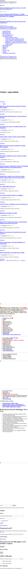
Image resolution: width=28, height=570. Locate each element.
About (4, 49)
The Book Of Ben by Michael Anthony (14, 38)
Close (2, 553)
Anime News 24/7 (6, 344)
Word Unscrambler (7, 398)
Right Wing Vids (6, 32)
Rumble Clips (15, 307)
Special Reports (6, 31)
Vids (4, 320)
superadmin (2, 101)
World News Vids (7, 33)
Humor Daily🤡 (3, 312)
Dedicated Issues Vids (7, 348)
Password (2, 518)
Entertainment (6, 325)
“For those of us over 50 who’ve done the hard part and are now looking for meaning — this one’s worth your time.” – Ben (15, 396)
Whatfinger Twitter (7, 357)
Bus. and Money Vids (8, 35)
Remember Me (4, 520)
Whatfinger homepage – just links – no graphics (13, 340)
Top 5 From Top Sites (7, 390)
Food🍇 (21, 312)
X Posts (4, 319)
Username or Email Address (6, 515)
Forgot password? (3, 525)
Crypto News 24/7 (7, 342)
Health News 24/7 (6, 343)
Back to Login (3, 539)
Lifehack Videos (6, 332)
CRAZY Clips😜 (4, 308)
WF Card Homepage (7, 349)
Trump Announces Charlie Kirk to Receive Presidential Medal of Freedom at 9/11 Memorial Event (14, 166)
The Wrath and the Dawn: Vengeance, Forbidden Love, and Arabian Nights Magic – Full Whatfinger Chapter (15, 419)
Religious (5, 48)
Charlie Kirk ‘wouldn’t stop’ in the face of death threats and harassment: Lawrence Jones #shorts (12, 177)
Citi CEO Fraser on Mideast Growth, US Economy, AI (14, 204)
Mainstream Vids (7, 45)
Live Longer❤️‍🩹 (10, 312)
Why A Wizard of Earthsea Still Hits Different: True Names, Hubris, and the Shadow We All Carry (15, 426)
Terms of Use (6, 50)
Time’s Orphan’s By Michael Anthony (14, 40)
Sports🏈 (12, 310)
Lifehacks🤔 (16, 311)
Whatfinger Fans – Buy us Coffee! (10, 394)
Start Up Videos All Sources (9, 347)
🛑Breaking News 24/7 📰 (6, 307)
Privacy (4, 51)
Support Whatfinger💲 (9, 313)
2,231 (15, 260)
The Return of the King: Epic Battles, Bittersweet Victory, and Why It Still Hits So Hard (14, 414)
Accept (1, 551)
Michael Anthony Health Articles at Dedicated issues (14, 405)
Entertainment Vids (7, 36)
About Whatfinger (7, 355)
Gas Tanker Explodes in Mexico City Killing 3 (11, 195)
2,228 (7, 260)
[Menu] (0, 55)
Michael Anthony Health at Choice (10, 403)
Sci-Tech (20, 310)
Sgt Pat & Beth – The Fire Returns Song (11, 334)
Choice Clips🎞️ (22, 307)
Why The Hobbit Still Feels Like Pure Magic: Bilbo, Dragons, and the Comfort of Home (13, 421)
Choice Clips (5, 326)
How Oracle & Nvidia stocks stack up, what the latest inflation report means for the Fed (13, 222)
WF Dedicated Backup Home (9, 358)
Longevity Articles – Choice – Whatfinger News (13, 404)
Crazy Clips (5, 391)
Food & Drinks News (7, 346)
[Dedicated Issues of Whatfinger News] (8, 28)
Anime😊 (16, 312)
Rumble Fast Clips (7, 321)
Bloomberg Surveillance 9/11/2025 (8, 213)
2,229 (10, 260)
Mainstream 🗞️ (3, 311)
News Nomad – (10, 337)
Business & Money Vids (8, 329)
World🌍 (16, 310)
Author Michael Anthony (11, 37)
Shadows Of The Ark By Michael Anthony (15, 41)
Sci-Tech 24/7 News (7, 341)
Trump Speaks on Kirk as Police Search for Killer (12, 136)
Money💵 (3, 310)
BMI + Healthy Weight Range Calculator (12, 406)
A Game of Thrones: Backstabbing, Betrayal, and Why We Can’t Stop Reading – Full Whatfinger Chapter (15, 417)
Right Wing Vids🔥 (12, 308)
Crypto (7, 310)
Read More (2, 114)
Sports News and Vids (7, 331)
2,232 (17, 260)
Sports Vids (5, 46)
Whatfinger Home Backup (9, 53)
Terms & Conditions (7, 356)
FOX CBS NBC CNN (7, 322)
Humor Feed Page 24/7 (8, 339)
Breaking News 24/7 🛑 (8, 318)
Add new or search (4, 558)
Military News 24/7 (7, 324)
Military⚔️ (19, 308)
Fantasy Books (6, 333)
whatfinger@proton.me (10, 354)
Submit (14, 505)
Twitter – (9, 311)
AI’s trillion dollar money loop (7, 186)
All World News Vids (7, 328)
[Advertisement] (14, 75)
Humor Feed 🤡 (22, 311)
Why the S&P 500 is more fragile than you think (12, 252)
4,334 (21, 260)
